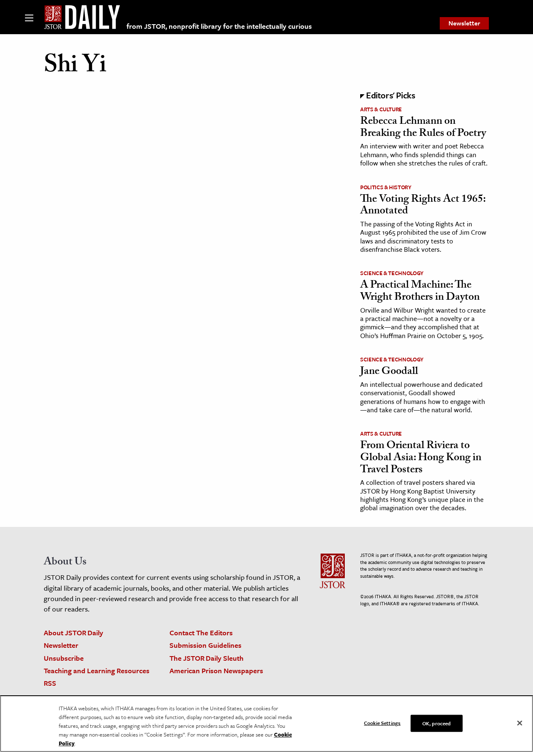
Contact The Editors (201, 632)
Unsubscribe (64, 658)
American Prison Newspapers (216, 670)
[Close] (520, 723)
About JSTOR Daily (73, 632)
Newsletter (464, 23)
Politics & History (385, 187)
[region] (266, 723)
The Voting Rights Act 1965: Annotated (423, 206)
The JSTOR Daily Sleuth (206, 658)
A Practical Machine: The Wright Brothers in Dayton (420, 292)
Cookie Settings (382, 722)
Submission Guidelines (205, 645)
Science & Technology (391, 273)
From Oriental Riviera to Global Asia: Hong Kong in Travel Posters (420, 458)
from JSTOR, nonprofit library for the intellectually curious (219, 26)
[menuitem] (464, 23)
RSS (50, 683)
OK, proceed (436, 723)
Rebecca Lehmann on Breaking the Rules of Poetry (423, 128)
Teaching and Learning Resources (96, 670)
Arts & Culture (381, 109)
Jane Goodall (389, 372)
